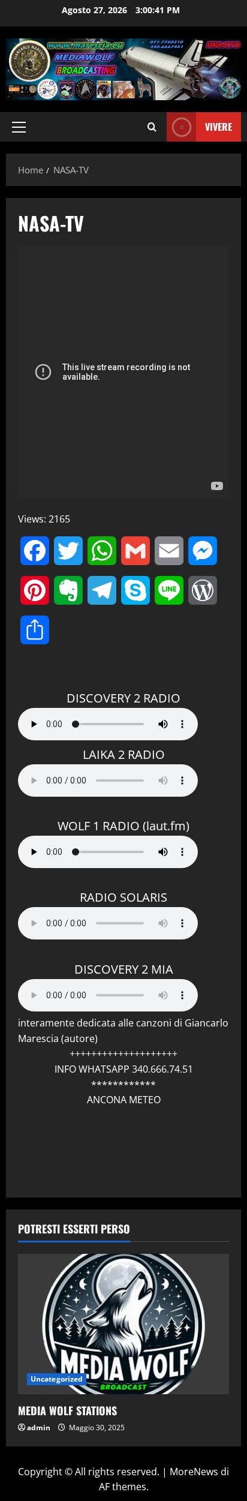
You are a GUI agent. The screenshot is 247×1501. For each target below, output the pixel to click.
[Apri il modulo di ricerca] (151, 127)
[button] (19, 127)
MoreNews (194, 1471)
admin (38, 1427)
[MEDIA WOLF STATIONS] (123, 1324)
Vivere (218, 126)
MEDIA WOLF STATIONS (67, 1410)
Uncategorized (57, 1379)
